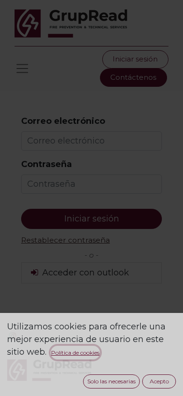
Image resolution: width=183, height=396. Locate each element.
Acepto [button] (159, 381)
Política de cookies (75, 352)
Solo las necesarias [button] (111, 381)
